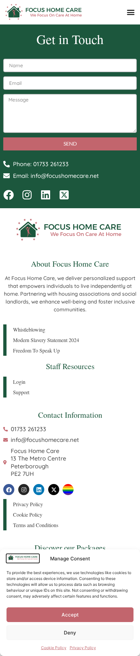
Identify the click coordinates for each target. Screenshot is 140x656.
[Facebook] (8, 195)
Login (19, 381)
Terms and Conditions (35, 525)
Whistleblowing (29, 329)
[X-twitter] (53, 489)
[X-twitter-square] (64, 195)
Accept (70, 615)
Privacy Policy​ (83, 647)
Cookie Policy (53, 647)
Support (21, 392)
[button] (131, 12)
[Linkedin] (45, 195)
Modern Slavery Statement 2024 (46, 339)
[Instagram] (27, 195)
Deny (70, 633)
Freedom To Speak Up (36, 350)
